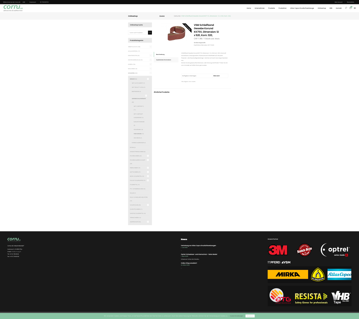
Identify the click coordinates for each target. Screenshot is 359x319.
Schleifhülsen (134, 205)
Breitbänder (135, 91)
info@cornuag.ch (16, 251)
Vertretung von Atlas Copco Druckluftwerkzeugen (198, 246)
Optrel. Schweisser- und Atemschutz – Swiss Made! (199, 254)
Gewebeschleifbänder (139, 98)
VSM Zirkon (137, 138)
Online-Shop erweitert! (189, 263)
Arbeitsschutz (132, 47)
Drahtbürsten (132, 55)
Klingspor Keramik (139, 122)
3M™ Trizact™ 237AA (138, 87)
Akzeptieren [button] (250, 316)
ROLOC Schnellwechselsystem (139, 197)
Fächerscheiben (134, 156)
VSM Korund (137, 134)
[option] (176, 33)
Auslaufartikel (133, 51)
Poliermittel (133, 184)
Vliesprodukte (134, 222)
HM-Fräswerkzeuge (134, 60)
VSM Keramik (137, 129)
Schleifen (131, 73)
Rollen (132, 193)
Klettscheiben (134, 172)
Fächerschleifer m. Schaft (137, 160)
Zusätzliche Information (163, 60)
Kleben (130, 64)
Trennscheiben (134, 217)
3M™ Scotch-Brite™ (137, 83)
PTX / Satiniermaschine (136, 189)
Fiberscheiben (134, 168)
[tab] (166, 54)
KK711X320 (211, 45)
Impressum (32, 2)
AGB (24, 2)
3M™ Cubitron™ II (139, 106)
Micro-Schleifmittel (136, 176)
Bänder (132, 79)
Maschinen (131, 68)
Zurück (162, 16)
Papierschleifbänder (138, 142)
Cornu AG (177, 16)
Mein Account (339, 2)
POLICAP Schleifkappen (136, 180)
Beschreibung (160, 54)
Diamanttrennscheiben (137, 151)
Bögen (132, 147)
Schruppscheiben (135, 209)
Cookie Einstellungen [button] (236, 316)
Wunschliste (350, 2)
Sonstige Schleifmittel (136, 213)
